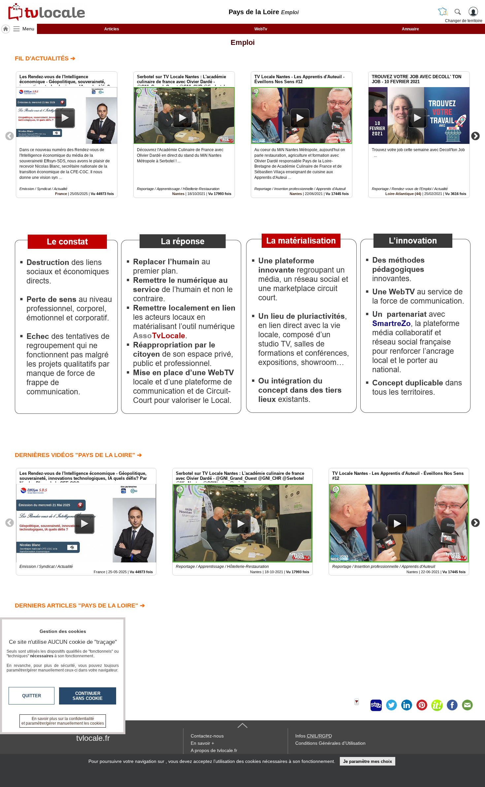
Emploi (243, 42)
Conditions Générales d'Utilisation (330, 743)
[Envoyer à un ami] (467, 705)
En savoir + (202, 743)
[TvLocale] (45, 12)
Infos (313, 735)
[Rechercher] (458, 11)
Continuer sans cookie (88, 696)
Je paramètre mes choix (367, 761)
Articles (111, 29)
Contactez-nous (207, 735)
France (61, 194)
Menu (28, 28)
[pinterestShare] (421, 705)
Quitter (31, 695)
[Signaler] (361, 705)
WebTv (260, 29)
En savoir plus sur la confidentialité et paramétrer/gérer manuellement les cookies (62, 721)
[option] (66, 134)
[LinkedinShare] (406, 705)
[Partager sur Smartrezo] (376, 705)
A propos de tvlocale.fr (214, 750)
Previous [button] (10, 135)
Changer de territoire (463, 20)
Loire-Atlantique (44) (403, 194)
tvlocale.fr (93, 738)
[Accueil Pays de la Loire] (5, 29)
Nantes (178, 194)
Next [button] (475, 135)
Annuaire (410, 29)
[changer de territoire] (443, 11)
